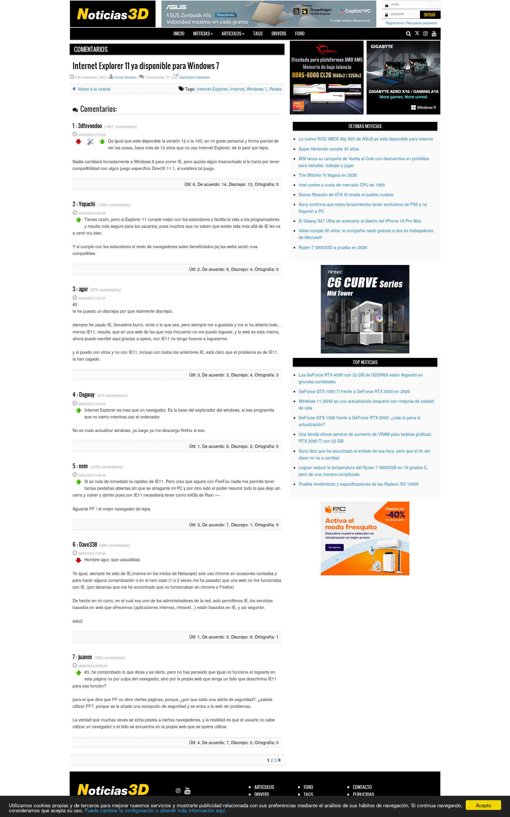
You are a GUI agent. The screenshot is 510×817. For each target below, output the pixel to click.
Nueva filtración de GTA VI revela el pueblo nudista (346, 194)
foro (308, 787)
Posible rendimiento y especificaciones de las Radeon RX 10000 (359, 484)
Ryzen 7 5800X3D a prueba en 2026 (333, 247)
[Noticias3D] (112, 13)
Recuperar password (421, 22)
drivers (261, 794)
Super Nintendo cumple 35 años (329, 149)
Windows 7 (257, 89)
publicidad (363, 794)
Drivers (279, 33)
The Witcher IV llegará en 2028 (328, 175)
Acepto (483, 805)
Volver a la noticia (93, 89)
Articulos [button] (231, 33)
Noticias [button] (201, 33)
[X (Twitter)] (417, 33)
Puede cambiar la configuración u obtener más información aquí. (156, 810)
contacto (362, 787)
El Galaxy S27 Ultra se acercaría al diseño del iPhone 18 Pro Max (360, 221)
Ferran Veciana (125, 77)
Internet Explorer (212, 89)
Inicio (181, 33)
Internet (237, 89)
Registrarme (395, 22)
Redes (275, 89)
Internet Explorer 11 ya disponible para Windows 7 (146, 66)
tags (308, 794)
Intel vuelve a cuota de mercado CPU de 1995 (342, 185)
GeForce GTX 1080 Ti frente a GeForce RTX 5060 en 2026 (354, 391)
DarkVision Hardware (194, 77)
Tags (258, 33)
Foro (300, 33)
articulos (264, 787)
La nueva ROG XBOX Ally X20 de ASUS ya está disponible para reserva (366, 139)
